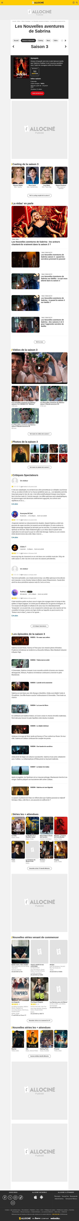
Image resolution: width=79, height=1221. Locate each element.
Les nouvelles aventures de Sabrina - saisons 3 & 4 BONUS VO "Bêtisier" (24, 403)
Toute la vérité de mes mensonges (37, 965)
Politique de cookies (50, 1210)
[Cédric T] (15, 547)
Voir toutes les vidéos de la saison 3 (39, 434)
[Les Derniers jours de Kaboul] (58, 989)
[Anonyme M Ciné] (15, 514)
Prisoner (56, 1049)
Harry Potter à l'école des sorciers (46, 836)
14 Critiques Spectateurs (39, 626)
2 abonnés (23, 549)
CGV (42, 1210)
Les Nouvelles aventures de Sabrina (40, 21)
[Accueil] (38, 2)
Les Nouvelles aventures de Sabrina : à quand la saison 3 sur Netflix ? (53, 300)
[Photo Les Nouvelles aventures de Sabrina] (21, 453)
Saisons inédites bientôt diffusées (39, 1056)
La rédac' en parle (23, 203)
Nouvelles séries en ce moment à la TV (39, 1020)
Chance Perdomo (61, 185)
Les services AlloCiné (47, 1212)
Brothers (42, 860)
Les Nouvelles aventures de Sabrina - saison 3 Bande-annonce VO (52, 403)
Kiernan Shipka (18, 185)
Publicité (32, 1210)
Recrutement (25, 1210)
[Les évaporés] (20, 989)
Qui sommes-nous (15, 1210)
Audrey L (23, 591)
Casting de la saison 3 (25, 164)
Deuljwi (52, 964)
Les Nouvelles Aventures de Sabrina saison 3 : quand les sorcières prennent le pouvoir (53, 257)
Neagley (56, 860)
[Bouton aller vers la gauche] (62, 40)
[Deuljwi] (58, 951)
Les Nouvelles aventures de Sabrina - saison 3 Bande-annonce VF (24, 425)
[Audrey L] (15, 592)
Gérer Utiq (57, 1212)
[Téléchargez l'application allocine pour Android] (42, 1197)
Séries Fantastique (26, 21)
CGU (37, 1210)
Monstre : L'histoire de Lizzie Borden (60, 836)
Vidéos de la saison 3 (25, 349)
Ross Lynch (32, 185)
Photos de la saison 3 (25, 441)
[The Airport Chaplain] (39, 989)
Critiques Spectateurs (25, 475)
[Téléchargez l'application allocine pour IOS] (36, 1197)
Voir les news (39, 342)
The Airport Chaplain (37, 1002)
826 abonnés (23, 594)
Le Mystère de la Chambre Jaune (31, 836)
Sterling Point (44, 1049)
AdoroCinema (59, 1198)
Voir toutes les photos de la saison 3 (39, 467)
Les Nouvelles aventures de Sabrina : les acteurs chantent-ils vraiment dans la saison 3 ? (36, 243)
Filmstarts (57, 1196)
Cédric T (23, 547)
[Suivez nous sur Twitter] (10, 1197)
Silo (27, 1049)
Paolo (13, 860)
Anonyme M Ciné (26, 513)
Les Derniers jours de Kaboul (58, 1002)
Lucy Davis (46, 185)
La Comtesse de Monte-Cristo (30, 860)
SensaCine (65, 1196)
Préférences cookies (62, 1210)
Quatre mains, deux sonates (20, 964)
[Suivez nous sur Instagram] (15, 1197)
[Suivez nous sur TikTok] (21, 1197)
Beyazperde (73, 1196)
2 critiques (30, 549)
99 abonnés (23, 516)
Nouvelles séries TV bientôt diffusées (39, 868)
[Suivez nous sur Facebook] (5, 1197)
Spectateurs (35, 68)
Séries (18, 21)
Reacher (14, 1049)
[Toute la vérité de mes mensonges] (39, 951)
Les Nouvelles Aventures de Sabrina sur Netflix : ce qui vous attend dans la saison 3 (54, 278)
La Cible (14, 835)
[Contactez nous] (13, 1203)
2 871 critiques (33, 594)
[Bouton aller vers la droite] (65, 40)
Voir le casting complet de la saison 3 (39, 195)
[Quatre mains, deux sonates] (20, 951)
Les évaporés (15, 1002)
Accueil (14, 21)
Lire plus (15, 504)
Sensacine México (71, 1198)
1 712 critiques (32, 516)
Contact (7, 1210)
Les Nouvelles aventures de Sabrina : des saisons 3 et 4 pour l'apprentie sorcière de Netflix (52, 323)
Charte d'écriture (35, 1212)
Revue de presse (25, 1212)
